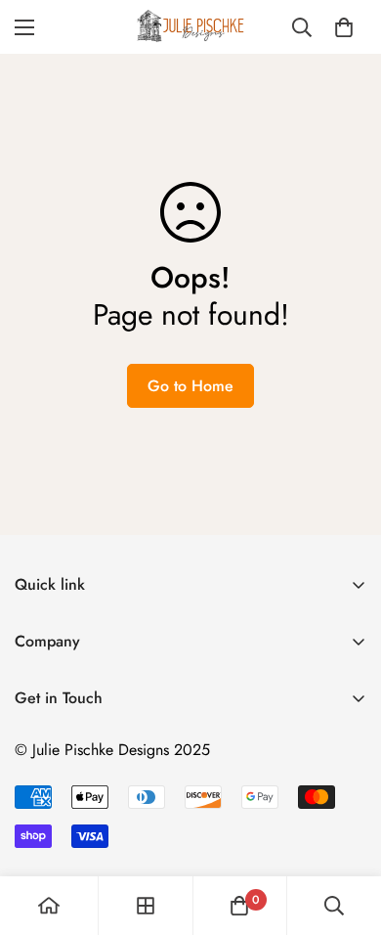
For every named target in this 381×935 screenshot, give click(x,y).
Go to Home (190, 386)
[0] (343, 27)
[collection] (145, 905)
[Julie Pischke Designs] (190, 27)
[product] (49, 905)
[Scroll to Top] (345, 831)
